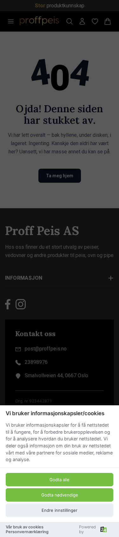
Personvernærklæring (27, 531)
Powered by (87, 529)
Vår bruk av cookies (24, 527)
